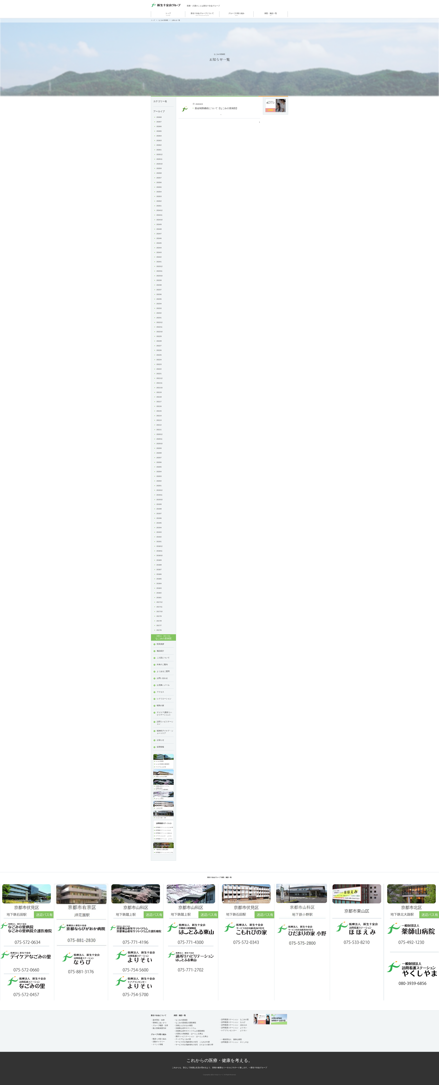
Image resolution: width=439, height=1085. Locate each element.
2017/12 (159, 602)
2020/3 (159, 476)
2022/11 (159, 327)
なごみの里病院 (163, 20)
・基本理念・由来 (158, 1020)
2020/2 (159, 481)
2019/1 (159, 541)
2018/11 (159, 551)
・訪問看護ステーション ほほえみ (233, 1025)
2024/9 (159, 224)
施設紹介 (160, 651)
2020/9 (159, 448)
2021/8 (159, 397)
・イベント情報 (157, 1044)
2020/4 (159, 471)
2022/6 (159, 350)
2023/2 (159, 313)
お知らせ (160, 740)
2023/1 (159, 318)
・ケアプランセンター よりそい (233, 1030)
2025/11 (159, 159)
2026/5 (159, 131)
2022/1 (159, 374)
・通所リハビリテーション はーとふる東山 (191, 1036)
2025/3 (159, 196)
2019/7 (159, 513)
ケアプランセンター (161, 836)
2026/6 (159, 126)
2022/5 (159, 355)
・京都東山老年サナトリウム (185, 1028)
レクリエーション (164, 699)
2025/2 (159, 201)
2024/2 (159, 257)
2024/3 (159, 252)
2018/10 (159, 555)
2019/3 (159, 532)
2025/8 (159, 173)
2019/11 (159, 495)
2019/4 (159, 527)
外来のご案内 (162, 664)
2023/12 (159, 266)
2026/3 (159, 140)
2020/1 (159, 486)
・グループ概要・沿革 (159, 1025)
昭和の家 (160, 705)
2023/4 (159, 304)
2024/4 (159, 248)
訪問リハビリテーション (165, 723)
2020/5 (159, 467)
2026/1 (159, 150)
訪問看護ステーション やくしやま (164, 852)
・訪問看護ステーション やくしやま (234, 1042)
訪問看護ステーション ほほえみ (164, 833)
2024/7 (159, 234)
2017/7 (159, 625)
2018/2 (159, 593)
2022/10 (159, 332)
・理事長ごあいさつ (158, 1023)
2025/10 (159, 164)
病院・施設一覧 (270, 14)
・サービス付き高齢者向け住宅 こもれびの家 (192, 1042)
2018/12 (159, 546)
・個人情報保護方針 (158, 1028)
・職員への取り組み (158, 1039)
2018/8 (159, 565)
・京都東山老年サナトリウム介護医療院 (189, 1031)
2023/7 (159, 290)
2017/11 (159, 607)
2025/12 (159, 154)
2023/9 (159, 280)
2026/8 (159, 117)
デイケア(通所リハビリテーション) (164, 713)
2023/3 (159, 308)
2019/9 (159, 504)
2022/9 (159, 336)
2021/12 (159, 378)
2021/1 (159, 430)
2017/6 (159, 630)
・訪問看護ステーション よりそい (233, 1028)
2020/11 (159, 439)
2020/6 (159, 462)
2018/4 (159, 583)
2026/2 (159, 145)
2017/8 (159, 621)
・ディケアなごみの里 (182, 1039)
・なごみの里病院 (180, 1020)
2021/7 (159, 402)
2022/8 (159, 341)
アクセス (160, 692)
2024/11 (159, 215)
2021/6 (159, 406)
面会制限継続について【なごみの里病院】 (216, 108)
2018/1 (159, 597)
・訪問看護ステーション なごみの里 (234, 1019)
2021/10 (159, 388)
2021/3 (159, 420)
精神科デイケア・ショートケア (165, 732)
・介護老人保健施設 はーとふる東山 (188, 1034)
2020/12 (159, 434)
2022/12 (159, 322)
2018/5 (159, 579)
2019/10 (159, 499)
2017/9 (159, 616)
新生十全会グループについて (202, 14)
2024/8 (159, 229)
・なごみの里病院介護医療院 (185, 1023)
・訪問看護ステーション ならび (232, 1022)
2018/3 (159, 588)
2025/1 (159, 206)
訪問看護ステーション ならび (163, 830)
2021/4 (159, 416)
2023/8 (159, 285)
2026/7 (159, 122)
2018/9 (159, 560)
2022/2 (159, 369)
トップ (168, 14)
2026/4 (159, 136)
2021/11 (159, 383)
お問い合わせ (162, 678)
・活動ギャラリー (158, 1042)
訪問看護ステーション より (163, 838)
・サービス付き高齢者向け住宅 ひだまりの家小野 (193, 1045)
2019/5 (159, 523)
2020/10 (159, 443)
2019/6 (159, 518)
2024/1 (159, 262)
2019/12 (159, 490)
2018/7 (159, 569)
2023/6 (159, 294)
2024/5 (159, 243)
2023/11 (159, 271)
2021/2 (159, 425)
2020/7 (159, 458)
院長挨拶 (160, 644)
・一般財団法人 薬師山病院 (231, 1039)
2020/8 (159, 453)
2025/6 (159, 182)
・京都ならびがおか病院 (183, 1025)
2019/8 (159, 509)
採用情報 (160, 747)
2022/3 (159, 364)
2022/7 (159, 346)
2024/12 (159, 210)
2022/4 (159, 360)
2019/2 (159, 537)
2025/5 (159, 187)
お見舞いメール (163, 685)
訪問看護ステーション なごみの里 (164, 827)
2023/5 (159, 299)
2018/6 (159, 574)
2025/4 (159, 192)
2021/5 (159, 411)
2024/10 (159, 220)
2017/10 (159, 611)
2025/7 (159, 178)
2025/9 (159, 168)
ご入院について (163, 658)
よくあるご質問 (163, 671)
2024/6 (159, 238)
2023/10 (159, 276)
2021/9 (159, 392)
